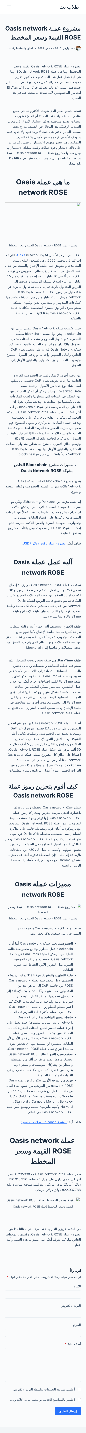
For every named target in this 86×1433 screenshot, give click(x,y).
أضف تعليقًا (72, 1344)
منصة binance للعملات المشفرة (44, 1122)
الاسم (77, 1286)
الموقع (77, 1325)
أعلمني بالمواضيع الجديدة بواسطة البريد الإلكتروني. (42, 1399)
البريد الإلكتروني (71, 1305)
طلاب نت (69, 7)
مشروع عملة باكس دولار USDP (44, 543)
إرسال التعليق (68, 1411)
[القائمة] (9, 7)
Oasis (21, 255)
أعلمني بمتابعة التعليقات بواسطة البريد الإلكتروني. (43, 1389)
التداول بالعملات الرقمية (21, 48)
